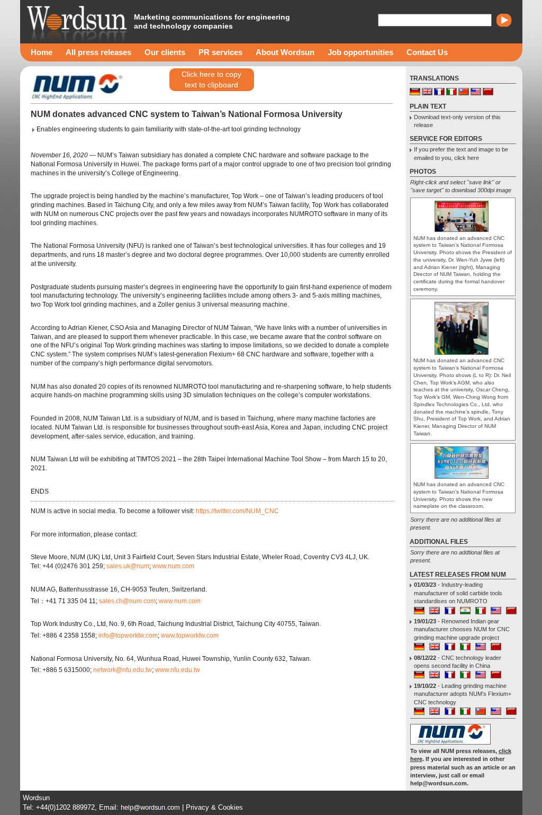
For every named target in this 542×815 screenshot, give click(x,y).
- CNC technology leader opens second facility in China (457, 662)
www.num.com (173, 566)
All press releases (98, 52)
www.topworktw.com (190, 635)
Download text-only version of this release (457, 121)
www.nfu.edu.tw (177, 670)
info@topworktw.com (128, 635)
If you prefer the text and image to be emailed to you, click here (461, 153)
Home (41, 52)
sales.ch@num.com (127, 601)
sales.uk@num (127, 566)
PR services (220, 52)
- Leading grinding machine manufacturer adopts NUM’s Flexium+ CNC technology (462, 694)
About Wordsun (285, 52)
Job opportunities (360, 52)
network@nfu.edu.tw (122, 670)
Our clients (164, 52)
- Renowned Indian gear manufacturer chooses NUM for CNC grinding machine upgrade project (462, 629)
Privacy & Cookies (214, 807)
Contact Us (427, 52)
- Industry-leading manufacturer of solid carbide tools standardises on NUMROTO (458, 592)
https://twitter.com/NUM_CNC (237, 511)
